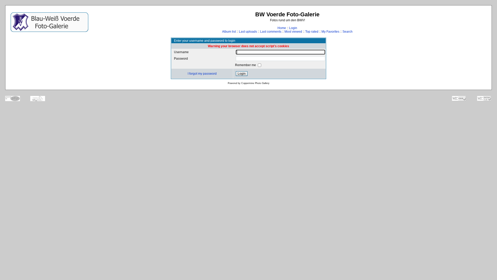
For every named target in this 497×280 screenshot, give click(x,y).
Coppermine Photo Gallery (255, 83)
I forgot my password (202, 73)
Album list (229, 31)
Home (281, 28)
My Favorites (330, 31)
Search (347, 31)
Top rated (311, 31)
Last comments (270, 31)
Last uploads (248, 31)
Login (293, 28)
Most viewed (293, 31)
